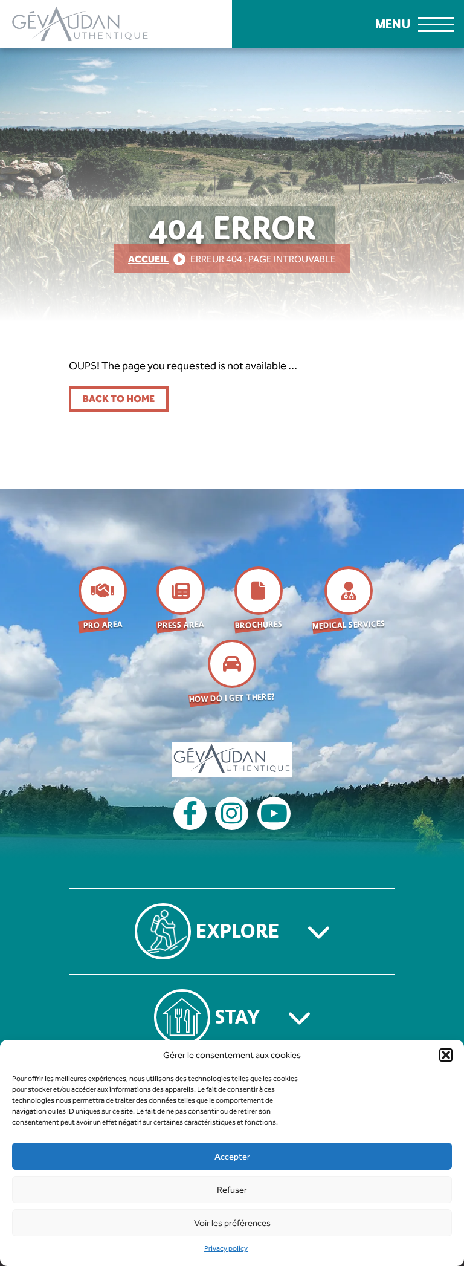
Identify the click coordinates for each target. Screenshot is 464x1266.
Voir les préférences (232, 1223)
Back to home (119, 398)
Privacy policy (226, 1248)
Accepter (232, 1156)
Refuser (232, 1189)
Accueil (148, 259)
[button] (446, 1055)
